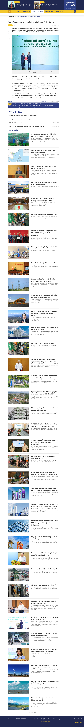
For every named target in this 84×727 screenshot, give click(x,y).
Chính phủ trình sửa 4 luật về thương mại (18, 122)
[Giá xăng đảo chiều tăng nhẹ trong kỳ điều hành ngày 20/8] (18, 187)
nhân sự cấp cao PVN (37, 105)
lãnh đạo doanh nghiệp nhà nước (32, 107)
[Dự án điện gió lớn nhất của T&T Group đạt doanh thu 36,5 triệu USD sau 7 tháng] (18, 316)
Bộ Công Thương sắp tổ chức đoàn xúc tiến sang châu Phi (21, 119)
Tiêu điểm (17, 1)
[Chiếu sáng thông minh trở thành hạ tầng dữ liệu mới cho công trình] (18, 139)
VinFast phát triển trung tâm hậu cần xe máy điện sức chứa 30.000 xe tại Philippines (44, 442)
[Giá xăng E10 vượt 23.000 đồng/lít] (18, 348)
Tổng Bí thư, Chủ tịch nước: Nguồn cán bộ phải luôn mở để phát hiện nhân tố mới (26, 126)
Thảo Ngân (43, 101)
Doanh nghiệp (26, 11)
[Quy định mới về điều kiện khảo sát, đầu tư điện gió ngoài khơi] (18, 687)
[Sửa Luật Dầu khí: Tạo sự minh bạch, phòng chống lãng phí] (18, 606)
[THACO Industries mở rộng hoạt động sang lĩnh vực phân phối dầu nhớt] (18, 429)
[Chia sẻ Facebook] (9, 32)
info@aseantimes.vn (78, 722)
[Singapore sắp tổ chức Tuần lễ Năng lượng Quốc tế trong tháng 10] (18, 284)
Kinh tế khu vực (60, 11)
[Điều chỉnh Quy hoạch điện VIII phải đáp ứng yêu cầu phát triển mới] (18, 670)
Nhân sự (10, 25)
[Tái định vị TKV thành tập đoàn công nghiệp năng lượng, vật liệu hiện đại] (18, 364)
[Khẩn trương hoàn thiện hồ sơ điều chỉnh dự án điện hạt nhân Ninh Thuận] (18, 477)
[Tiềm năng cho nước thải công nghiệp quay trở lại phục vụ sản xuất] (18, 381)
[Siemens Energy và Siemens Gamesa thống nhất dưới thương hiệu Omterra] (18, 493)
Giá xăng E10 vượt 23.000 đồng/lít (42, 343)
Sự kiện (42, 1)
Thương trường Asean (37, 11)
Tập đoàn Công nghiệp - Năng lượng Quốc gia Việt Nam (20, 105)
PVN (14, 25)
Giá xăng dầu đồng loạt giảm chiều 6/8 (44, 247)
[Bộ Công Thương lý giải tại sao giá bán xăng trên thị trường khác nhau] (18, 654)
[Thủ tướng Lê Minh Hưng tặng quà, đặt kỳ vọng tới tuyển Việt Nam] (37, 5)
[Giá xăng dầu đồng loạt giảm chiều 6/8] (18, 252)
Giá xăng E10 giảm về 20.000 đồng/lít (43, 585)
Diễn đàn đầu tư (49, 11)
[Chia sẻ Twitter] (9, 36)
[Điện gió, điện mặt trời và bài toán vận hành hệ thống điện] (18, 703)
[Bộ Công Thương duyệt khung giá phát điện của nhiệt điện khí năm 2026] (18, 397)
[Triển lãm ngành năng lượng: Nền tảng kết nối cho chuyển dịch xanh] (18, 300)
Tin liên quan (16, 112)
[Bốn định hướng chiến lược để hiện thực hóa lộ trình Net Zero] (18, 622)
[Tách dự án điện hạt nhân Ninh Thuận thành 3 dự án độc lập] (18, 171)
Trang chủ (11, 16)
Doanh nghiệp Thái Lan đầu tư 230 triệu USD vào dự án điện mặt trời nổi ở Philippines (44, 523)
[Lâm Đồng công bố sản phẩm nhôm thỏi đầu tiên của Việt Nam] (18, 413)
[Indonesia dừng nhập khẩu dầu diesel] (18, 574)
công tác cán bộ (11, 107)
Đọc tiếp (13, 130)
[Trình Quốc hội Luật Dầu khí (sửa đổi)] (18, 268)
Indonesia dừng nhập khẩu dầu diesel (44, 569)
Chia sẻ (10, 101)
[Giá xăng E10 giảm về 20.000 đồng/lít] (18, 590)
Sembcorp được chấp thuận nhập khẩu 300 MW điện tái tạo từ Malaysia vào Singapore (44, 233)
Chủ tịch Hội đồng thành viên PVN (34, 103)
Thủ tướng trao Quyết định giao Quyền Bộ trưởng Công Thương (23, 115)
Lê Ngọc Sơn (23, 103)
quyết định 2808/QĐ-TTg (49, 105)
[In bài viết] (9, 39)
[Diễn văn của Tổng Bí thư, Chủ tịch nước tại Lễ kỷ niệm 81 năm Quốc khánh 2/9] (11, 5)
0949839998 (77, 724)
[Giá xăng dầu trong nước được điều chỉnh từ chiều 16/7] (18, 461)
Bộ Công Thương (19, 107)
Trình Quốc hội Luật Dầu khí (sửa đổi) (43, 263)
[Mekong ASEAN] (70, 5)
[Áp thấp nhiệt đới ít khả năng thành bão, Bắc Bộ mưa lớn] (18, 155)
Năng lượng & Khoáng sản (36, 16)
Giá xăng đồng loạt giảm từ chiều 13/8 (44, 214)
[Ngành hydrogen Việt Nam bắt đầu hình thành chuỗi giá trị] (18, 332)
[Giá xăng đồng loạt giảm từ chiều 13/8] (18, 219)
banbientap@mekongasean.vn (46, 721)
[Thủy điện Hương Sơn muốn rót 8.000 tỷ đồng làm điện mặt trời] (18, 638)
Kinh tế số (68, 11)
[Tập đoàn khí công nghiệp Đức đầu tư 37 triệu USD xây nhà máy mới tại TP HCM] (18, 509)
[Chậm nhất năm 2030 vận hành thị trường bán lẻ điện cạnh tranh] (18, 203)
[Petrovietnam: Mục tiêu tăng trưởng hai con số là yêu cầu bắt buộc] (18, 558)
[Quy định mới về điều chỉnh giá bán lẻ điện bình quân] (18, 542)
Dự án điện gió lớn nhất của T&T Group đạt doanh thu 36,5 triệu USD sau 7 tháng (44, 313)
